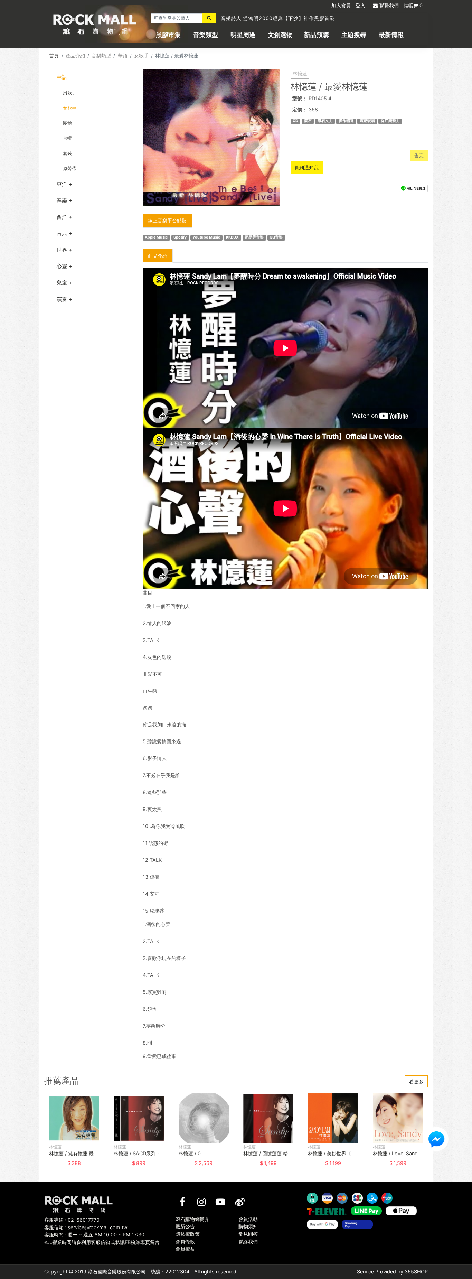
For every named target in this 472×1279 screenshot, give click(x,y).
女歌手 (141, 55)
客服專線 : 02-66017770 (72, 1220)
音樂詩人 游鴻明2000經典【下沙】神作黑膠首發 (278, 18)
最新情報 (391, 34)
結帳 (413, 5)
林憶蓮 (300, 73)
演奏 (62, 299)
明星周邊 (242, 34)
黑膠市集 (168, 34)
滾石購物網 (95, 24)
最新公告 (185, 1226)
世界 (62, 249)
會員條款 (185, 1241)
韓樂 (62, 200)
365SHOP (416, 1272)
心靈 (62, 266)
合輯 (67, 138)
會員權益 (185, 1249)
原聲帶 (69, 168)
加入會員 (341, 5)
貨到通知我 (306, 167)
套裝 (67, 153)
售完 (419, 155)
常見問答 (248, 1234)
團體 (67, 123)
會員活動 (248, 1219)
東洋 (62, 184)
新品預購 (316, 34)
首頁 (54, 55)
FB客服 (436, 1139)
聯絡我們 (248, 1241)
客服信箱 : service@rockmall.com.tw (86, 1227)
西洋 (62, 217)
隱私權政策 (188, 1234)
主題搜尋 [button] (353, 34)
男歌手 (69, 92)
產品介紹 (75, 55)
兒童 (62, 282)
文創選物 (280, 34)
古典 (62, 233)
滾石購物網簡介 (192, 1219)
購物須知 (248, 1226)
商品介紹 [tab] (157, 256)
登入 (360, 5)
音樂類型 (205, 34)
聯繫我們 (389, 5)
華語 (123, 55)
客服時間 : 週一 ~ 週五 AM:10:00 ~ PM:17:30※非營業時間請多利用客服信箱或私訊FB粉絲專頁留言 (102, 1238)
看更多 (416, 1081)
